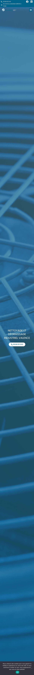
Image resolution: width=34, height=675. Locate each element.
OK (17, 672)
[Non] (32, 668)
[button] (30, 9)
